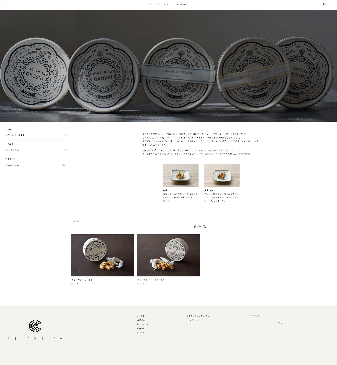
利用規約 (141, 328)
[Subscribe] (280, 322)
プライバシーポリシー (194, 320)
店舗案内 (141, 320)
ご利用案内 (142, 316)
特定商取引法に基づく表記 (197, 316)
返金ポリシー (142, 332)
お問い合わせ (142, 324)
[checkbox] (37, 135)
